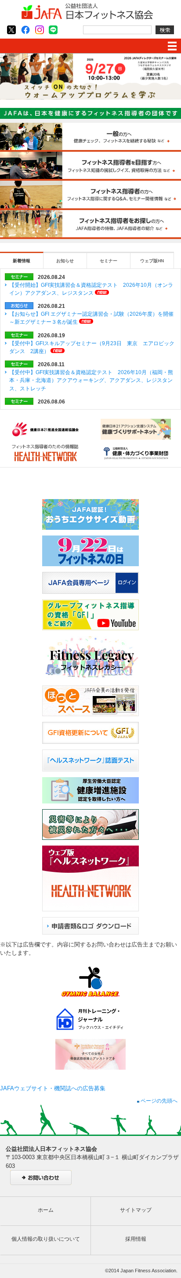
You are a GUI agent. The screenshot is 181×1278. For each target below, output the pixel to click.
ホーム (46, 1210)
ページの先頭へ (158, 1101)
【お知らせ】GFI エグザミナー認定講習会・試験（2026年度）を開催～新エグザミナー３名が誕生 (91, 318)
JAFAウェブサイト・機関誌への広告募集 (52, 1088)
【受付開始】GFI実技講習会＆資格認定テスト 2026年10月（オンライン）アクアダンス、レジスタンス (91, 289)
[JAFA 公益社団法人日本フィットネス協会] (87, 17)
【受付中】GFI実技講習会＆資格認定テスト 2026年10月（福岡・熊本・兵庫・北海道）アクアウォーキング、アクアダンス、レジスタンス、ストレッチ (91, 380)
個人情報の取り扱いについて (45, 1239)
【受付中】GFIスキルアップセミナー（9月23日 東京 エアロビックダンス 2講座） (91, 347)
